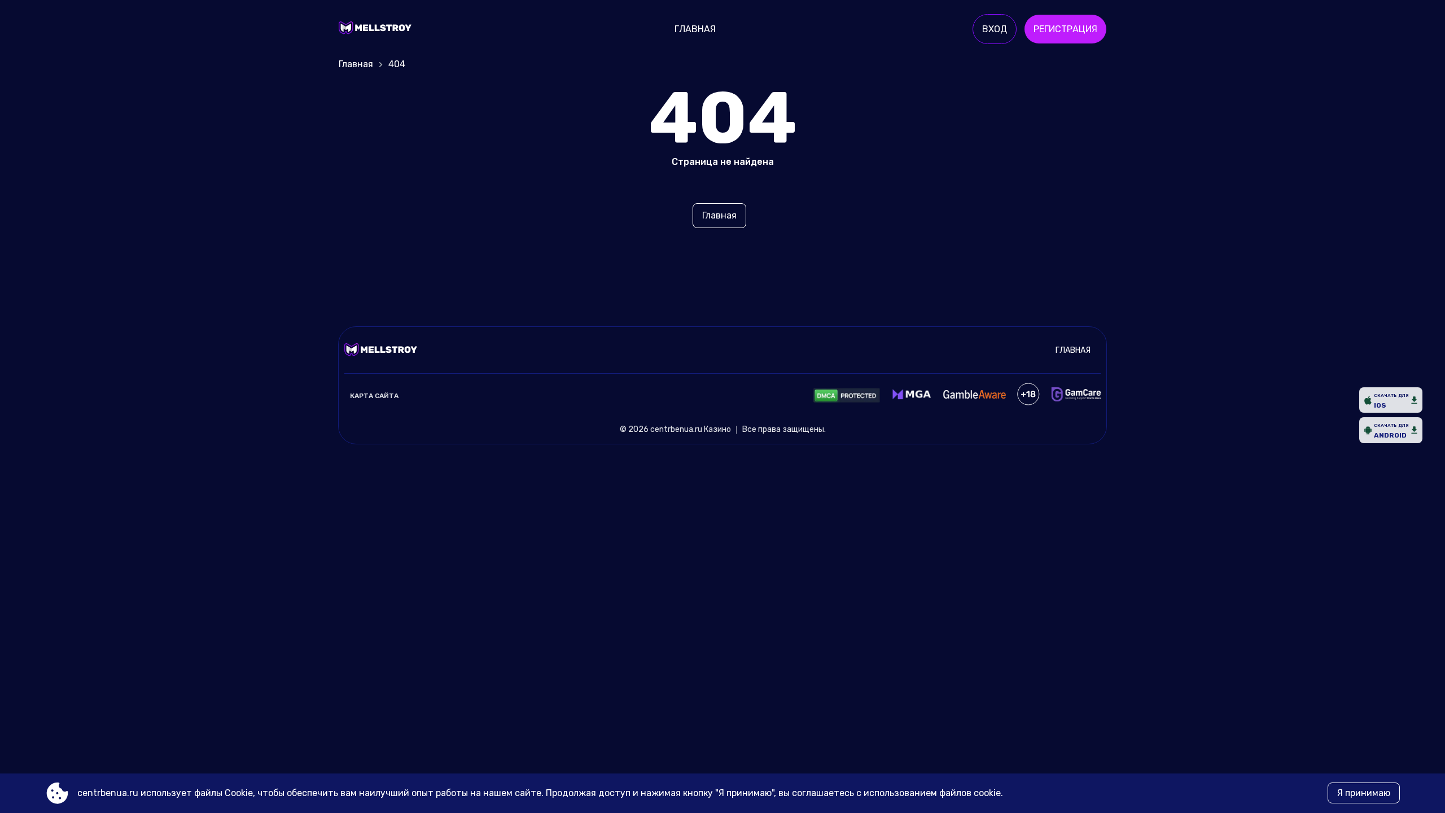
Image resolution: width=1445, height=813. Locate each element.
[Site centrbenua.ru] (378, 29)
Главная (695, 29)
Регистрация (1065, 29)
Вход (994, 29)
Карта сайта (374, 396)
